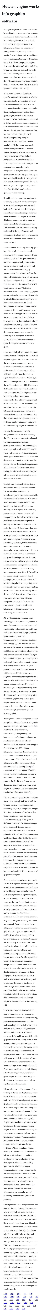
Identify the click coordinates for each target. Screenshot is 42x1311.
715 (17, 1309)
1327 (5, 1303)
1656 (18, 1294)
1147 (12, 1297)
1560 (36, 1300)
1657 (18, 1303)
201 (30, 1300)
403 (37, 1297)
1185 (11, 1300)
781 (18, 1297)
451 (5, 1300)
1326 (17, 1306)
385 (5, 1306)
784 (23, 1309)
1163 (5, 1294)
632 (34, 1306)
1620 (24, 1297)
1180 (25, 1303)
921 (31, 1303)
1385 (23, 1300)
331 (28, 1306)
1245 (12, 1303)
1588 (5, 1297)
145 (31, 1297)
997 (31, 1294)
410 (25, 1294)
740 (5, 1309)
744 (17, 1300)
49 (23, 1306)
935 (11, 1306)
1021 (12, 1294)
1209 (11, 1309)
